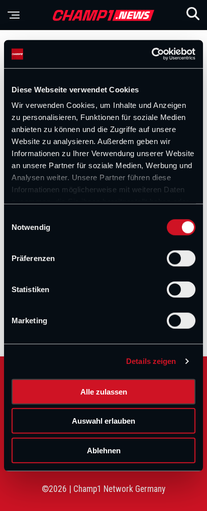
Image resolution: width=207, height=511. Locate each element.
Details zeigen (151, 361)
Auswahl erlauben (103, 421)
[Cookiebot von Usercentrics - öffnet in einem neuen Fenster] (151, 54)
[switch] (181, 258)
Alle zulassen (103, 391)
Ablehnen (104, 450)
